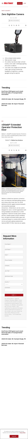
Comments (7, 287)
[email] (18, 25)
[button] (3, 3)
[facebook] (9, 25)
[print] (25, 25)
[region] (14, 434)
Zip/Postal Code (9, 276)
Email (6, 255)
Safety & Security (6, 10)
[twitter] (14, 25)
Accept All (14, 436)
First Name (8, 244)
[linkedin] (11, 25)
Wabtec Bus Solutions (17, 140)
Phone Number (8, 260)
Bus (2, 121)
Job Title (7, 271)
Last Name (8, 249)
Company (7, 265)
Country (7, 282)
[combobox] (14, 284)
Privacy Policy (22, 432)
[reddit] (16, 25)
